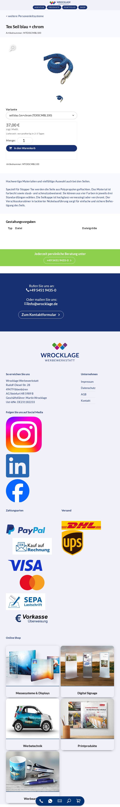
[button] (69, 801)
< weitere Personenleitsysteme (25, 16)
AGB (83, 394)
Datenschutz (88, 388)
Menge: (11, 140)
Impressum (87, 381)
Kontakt (85, 400)
